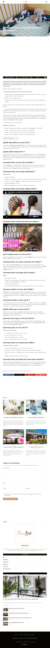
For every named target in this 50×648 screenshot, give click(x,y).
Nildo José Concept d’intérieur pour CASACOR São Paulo (20, 617)
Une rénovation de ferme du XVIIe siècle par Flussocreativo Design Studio (20, 599)
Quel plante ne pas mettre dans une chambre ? (13, 417)
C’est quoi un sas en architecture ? (36, 447)
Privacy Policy (27, 634)
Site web (28, 488)
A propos (21, 634)
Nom (4, 483)
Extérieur (5, 559)
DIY (3, 557)
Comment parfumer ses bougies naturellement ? (13, 447)
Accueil (16, 634)
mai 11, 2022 (5, 33)
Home (4, 37)
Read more (6, 605)
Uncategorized (6, 568)
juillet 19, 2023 (10, 600)
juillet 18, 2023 (12, 614)
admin (5, 600)
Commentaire (6, 467)
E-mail (5, 488)
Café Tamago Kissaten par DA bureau (16, 622)
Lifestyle (11, 33)
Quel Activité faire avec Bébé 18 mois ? (36, 417)
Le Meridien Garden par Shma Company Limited (18, 613)
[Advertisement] (25, 47)
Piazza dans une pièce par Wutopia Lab (16, 608)
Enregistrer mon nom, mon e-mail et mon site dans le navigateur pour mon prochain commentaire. (22, 494)
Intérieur (5, 564)
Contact (32, 634)
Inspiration (5, 561)
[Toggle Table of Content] (16, 138)
